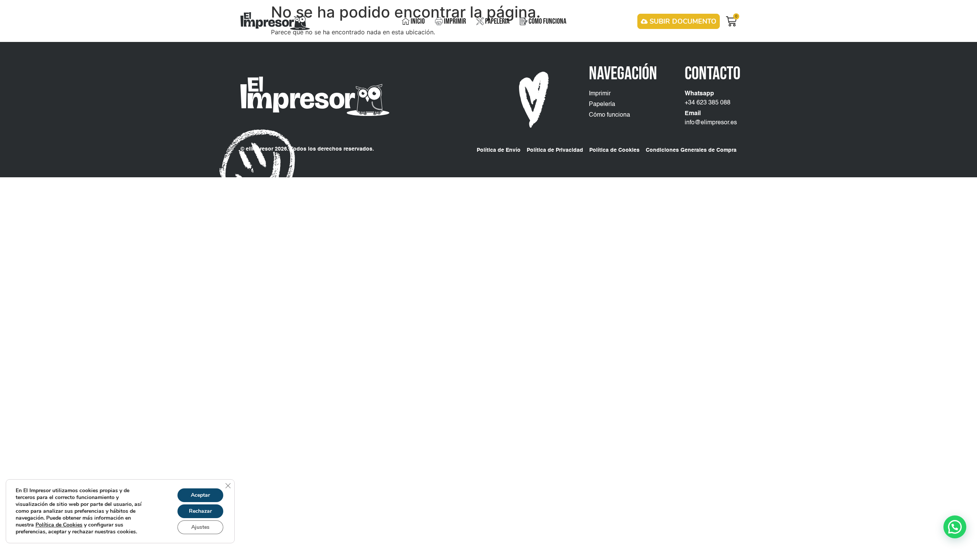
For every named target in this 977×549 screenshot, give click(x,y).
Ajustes (200, 527)
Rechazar (200, 511)
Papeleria (497, 21)
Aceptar (200, 495)
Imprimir (455, 21)
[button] (954, 526)
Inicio (418, 21)
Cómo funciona (547, 21)
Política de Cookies (58, 524)
